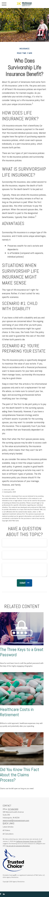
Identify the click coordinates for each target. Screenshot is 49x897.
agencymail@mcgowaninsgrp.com (16, 820)
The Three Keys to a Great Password (21, 652)
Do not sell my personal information (18, 846)
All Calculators (8, 834)
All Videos (6, 830)
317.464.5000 (13, 809)
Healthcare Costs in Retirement (17, 712)
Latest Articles (8, 827)
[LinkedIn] (4, 894)
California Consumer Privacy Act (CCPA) (28, 841)
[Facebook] (0, 894)
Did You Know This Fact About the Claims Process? (19, 775)
